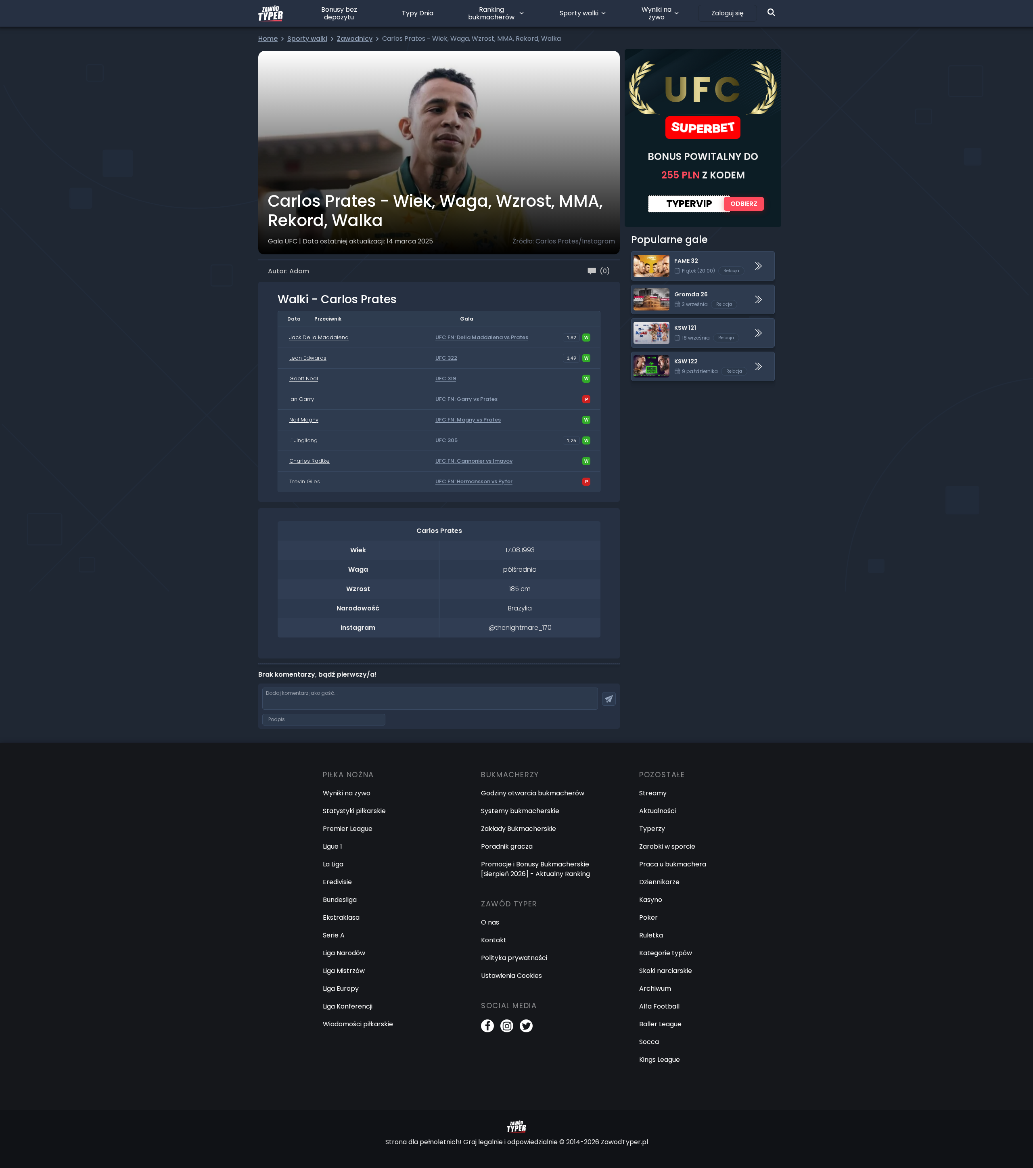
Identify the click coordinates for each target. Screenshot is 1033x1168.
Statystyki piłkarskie (354, 811)
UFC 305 (446, 440)
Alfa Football (659, 1006)
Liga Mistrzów (344, 970)
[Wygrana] (586, 337)
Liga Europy (341, 988)
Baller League (660, 1024)
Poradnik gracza (507, 846)
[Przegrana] (586, 399)
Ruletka (651, 935)
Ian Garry (301, 399)
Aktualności (657, 811)
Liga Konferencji (347, 1006)
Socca (649, 1041)
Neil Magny (303, 420)
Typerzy (652, 828)
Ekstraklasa (341, 917)
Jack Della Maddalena (319, 337)
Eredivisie (337, 882)
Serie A (334, 935)
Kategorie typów (665, 953)
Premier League (347, 828)
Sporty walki (579, 13)
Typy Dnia (417, 13)
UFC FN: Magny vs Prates (468, 420)
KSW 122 (644, 356)
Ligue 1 (332, 846)
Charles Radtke (309, 461)
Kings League (659, 1059)
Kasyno (650, 899)
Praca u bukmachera (672, 864)
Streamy (653, 793)
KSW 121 (643, 323)
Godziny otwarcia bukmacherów (532, 793)
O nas (490, 922)
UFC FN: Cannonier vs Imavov (473, 461)
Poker (648, 917)
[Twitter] (526, 1025)
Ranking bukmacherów (491, 13)
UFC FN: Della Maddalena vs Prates (481, 337)
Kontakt (493, 940)
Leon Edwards (307, 358)
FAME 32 (645, 256)
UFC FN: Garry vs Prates (466, 399)
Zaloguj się (727, 13)
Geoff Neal (303, 378)
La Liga (333, 864)
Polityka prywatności (514, 957)
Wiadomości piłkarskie (358, 1024)
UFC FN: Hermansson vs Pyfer (473, 481)
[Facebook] (487, 1025)
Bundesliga (340, 899)
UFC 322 (446, 358)
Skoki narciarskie (665, 970)
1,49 (571, 358)
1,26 (571, 440)
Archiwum (655, 988)
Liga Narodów (344, 953)
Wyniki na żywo (656, 13)
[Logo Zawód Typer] (270, 13)
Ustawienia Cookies (511, 975)
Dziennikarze (659, 882)
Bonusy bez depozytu (339, 13)
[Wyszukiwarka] (771, 12)
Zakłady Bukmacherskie (518, 828)
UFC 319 (445, 378)
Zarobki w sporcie (667, 846)
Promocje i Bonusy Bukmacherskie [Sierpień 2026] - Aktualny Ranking (535, 869)
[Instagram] (506, 1025)
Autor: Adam (288, 271)
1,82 (571, 337)
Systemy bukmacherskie (520, 811)
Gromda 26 (649, 289)
